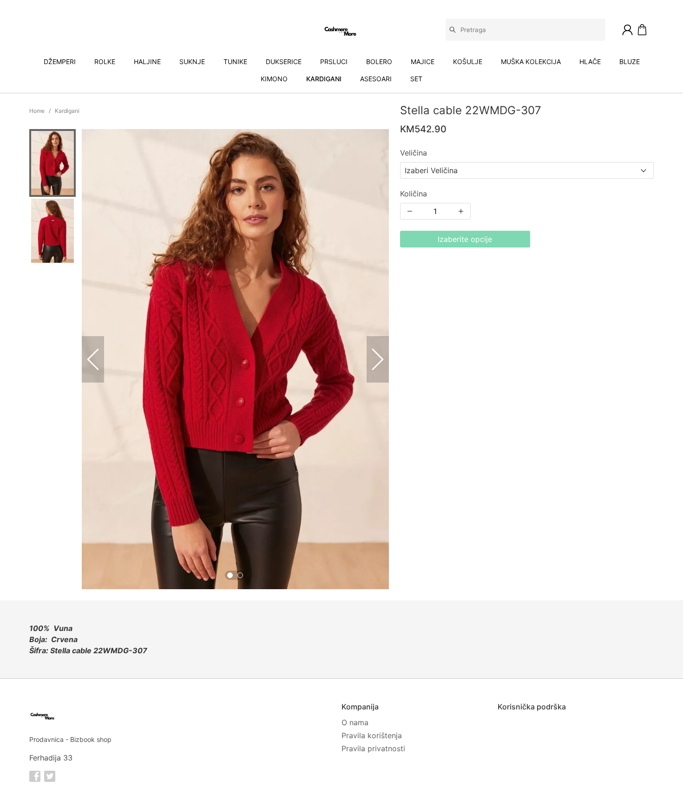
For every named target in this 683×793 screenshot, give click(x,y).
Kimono (274, 79)
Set (416, 79)
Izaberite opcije (465, 239)
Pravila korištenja (372, 735)
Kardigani (324, 79)
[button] (52, 163)
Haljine (147, 61)
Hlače (590, 61)
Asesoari (376, 79)
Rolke (104, 61)
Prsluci (334, 61)
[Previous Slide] (93, 359)
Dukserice (284, 61)
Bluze (629, 61)
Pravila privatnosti (373, 748)
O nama (355, 722)
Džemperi (60, 61)
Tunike (235, 61)
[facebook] (34, 776)
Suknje (192, 61)
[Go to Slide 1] (230, 575)
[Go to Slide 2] (240, 575)
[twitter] (49, 776)
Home (37, 110)
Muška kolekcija (531, 61)
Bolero (379, 61)
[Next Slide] (378, 359)
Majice (422, 61)
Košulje (467, 61)
